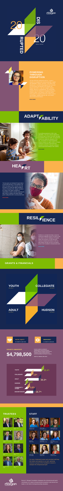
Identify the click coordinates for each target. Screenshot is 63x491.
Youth (14, 286)
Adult (13, 311)
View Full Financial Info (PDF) (40, 356)
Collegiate (45, 286)
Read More (33, 99)
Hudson (48, 311)
